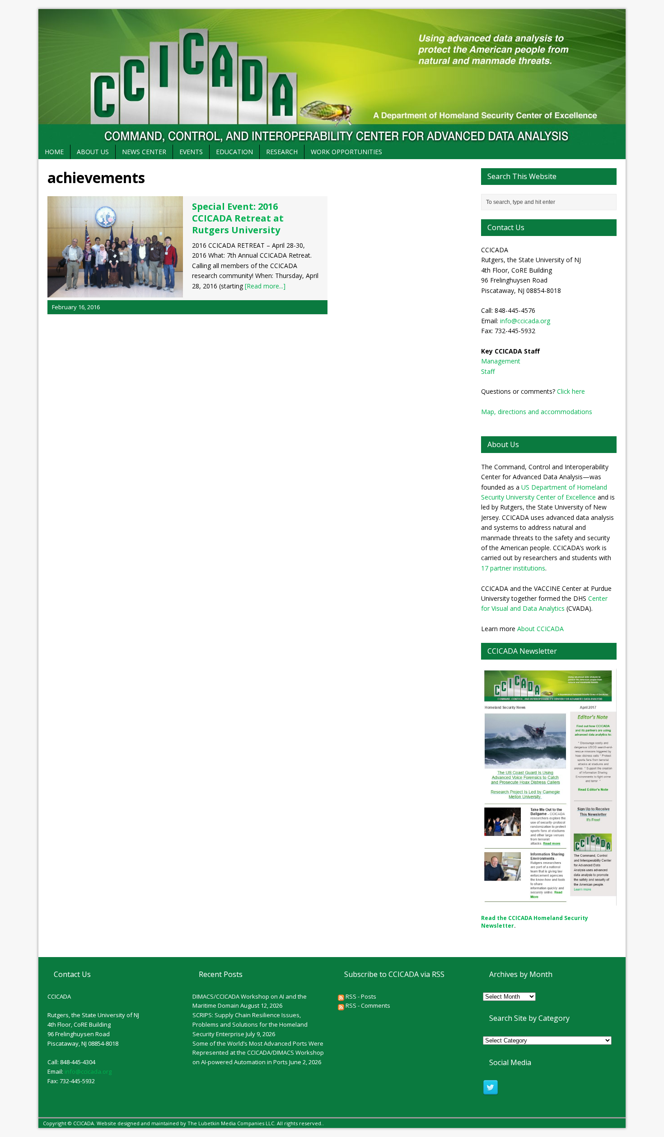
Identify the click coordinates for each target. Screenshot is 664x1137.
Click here (571, 391)
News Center (144, 151)
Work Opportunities (346, 151)
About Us (93, 151)
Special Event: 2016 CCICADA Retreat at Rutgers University (238, 218)
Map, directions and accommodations (536, 411)
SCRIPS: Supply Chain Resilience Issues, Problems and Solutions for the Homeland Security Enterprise (250, 1024)
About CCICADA (540, 628)
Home (54, 151)
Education (234, 151)
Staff (488, 371)
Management (500, 361)
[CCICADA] (332, 77)
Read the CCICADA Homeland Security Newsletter (534, 921)
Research (282, 151)
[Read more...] (265, 286)
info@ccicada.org (525, 320)
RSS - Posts (360, 996)
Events (191, 151)
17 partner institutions (513, 568)
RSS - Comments (367, 1005)
